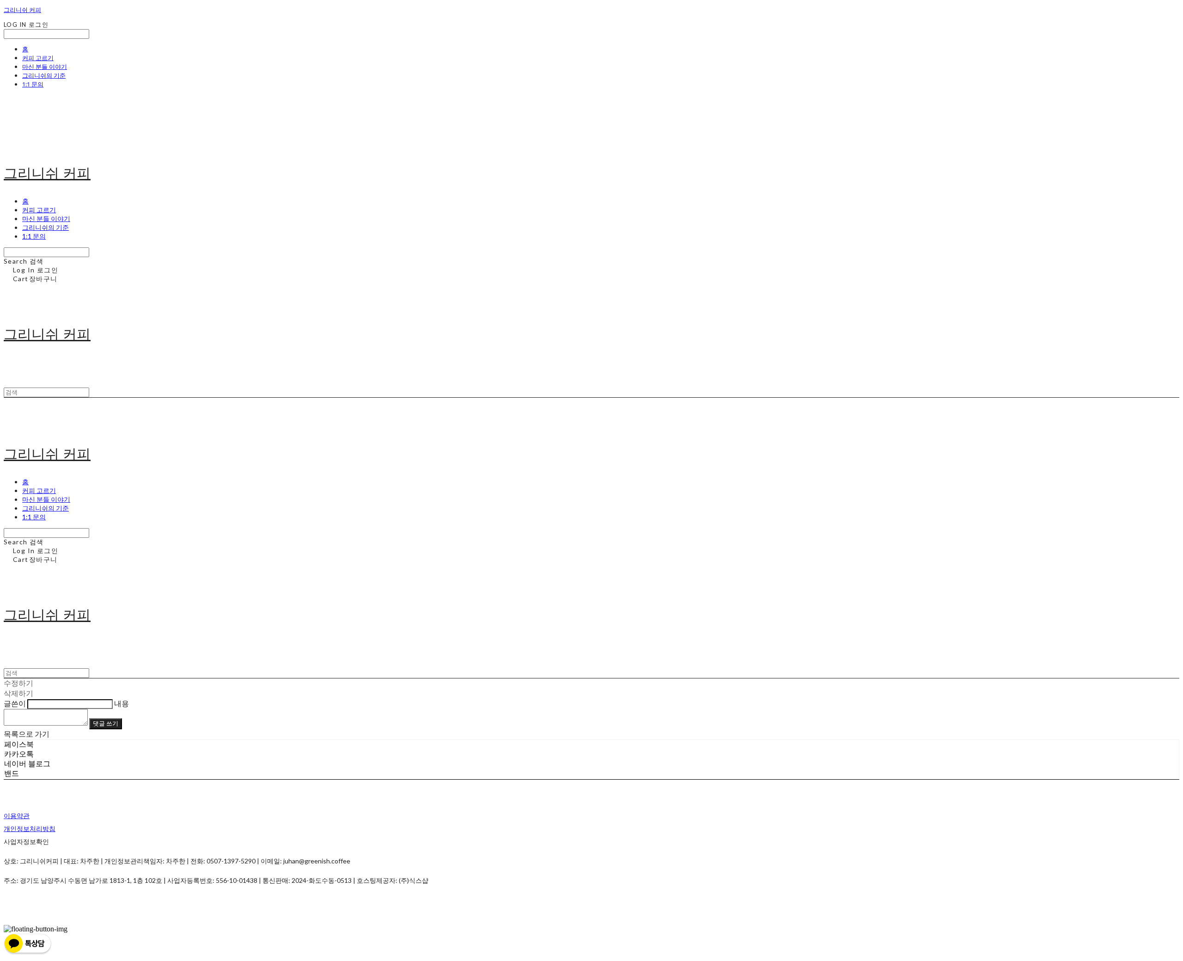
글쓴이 (15, 703)
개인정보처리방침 (29, 828)
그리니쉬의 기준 (44, 75)
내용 (121, 703)
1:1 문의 (32, 84)
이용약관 (17, 815)
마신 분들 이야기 (44, 66)
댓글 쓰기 (105, 723)
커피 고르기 (38, 58)
